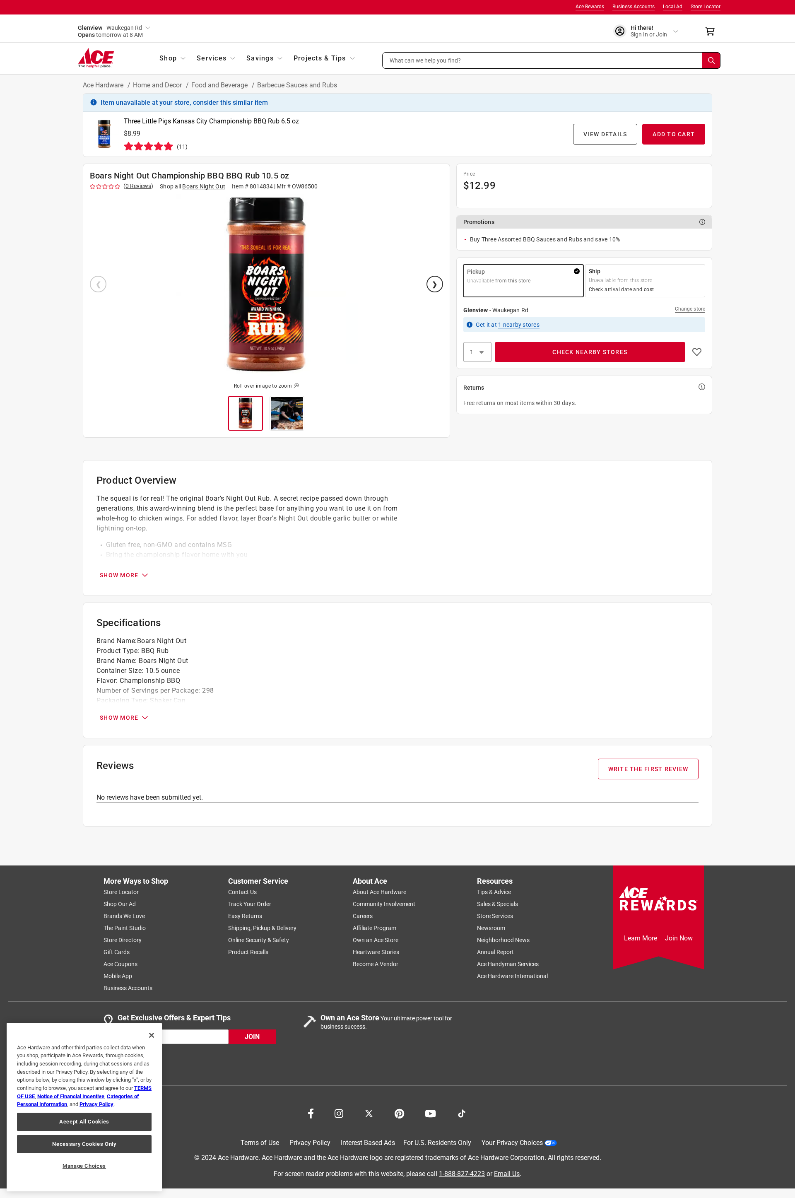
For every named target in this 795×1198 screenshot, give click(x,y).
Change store (690, 309)
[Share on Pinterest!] (399, 1113)
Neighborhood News (503, 940)
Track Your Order (249, 904)
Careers (363, 916)
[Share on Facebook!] (311, 1113)
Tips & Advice (494, 892)
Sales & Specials (497, 904)
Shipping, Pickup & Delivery (262, 928)
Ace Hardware (104, 85)
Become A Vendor (375, 964)
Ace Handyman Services (508, 964)
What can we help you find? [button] (425, 60)
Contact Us (242, 892)
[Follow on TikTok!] (462, 1113)
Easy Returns (245, 916)
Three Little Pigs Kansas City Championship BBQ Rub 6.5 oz (211, 121)
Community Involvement (384, 904)
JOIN (252, 1037)
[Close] (151, 1035)
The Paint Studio (125, 928)
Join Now (679, 938)
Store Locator (705, 7)
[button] (551, 60)
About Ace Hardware (379, 892)
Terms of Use (260, 1143)
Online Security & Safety (258, 940)
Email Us (507, 1174)
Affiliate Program (374, 928)
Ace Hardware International (512, 976)
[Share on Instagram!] (339, 1113)
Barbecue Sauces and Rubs (297, 85)
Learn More (640, 938)
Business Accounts (633, 7)
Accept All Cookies (84, 1121)
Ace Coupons (120, 964)
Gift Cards (117, 952)
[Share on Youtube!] (430, 1113)
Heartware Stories (376, 952)
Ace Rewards (590, 7)
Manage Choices (84, 1166)
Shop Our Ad (120, 904)
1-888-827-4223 (462, 1174)
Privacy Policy (309, 1143)
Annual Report (495, 952)
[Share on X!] (369, 1113)
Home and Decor (158, 85)
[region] (84, 1107)
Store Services (495, 916)
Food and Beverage (220, 85)
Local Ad (672, 7)
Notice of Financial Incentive (70, 1096)
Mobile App (118, 976)
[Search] (711, 60)
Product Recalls (248, 952)
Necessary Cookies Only (84, 1144)
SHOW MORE (119, 575)
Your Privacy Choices (512, 1143)
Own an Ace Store (375, 940)
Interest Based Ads (368, 1143)
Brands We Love (124, 916)
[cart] (712, 31)
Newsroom (491, 928)
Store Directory (123, 940)
